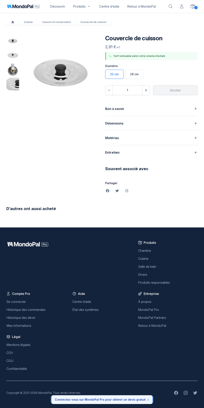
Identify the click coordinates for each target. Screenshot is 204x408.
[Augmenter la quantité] (146, 90)
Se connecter (16, 302)
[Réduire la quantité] (109, 90)
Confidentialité (16, 369)
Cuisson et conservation (56, 22)
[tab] (12, 41)
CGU (9, 361)
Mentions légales (18, 345)
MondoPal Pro (148, 310)
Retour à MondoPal (152, 326)
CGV (9, 353)
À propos (144, 302)
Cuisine (28, 22)
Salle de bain (147, 267)
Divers (142, 275)
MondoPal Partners (152, 318)
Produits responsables (154, 283)
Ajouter (175, 90)
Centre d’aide (81, 302)
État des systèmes (85, 310)
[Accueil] (12, 22)
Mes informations (18, 326)
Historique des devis (20, 318)
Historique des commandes (25, 310)
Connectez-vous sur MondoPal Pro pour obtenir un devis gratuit (100, 399)
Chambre (144, 251)
